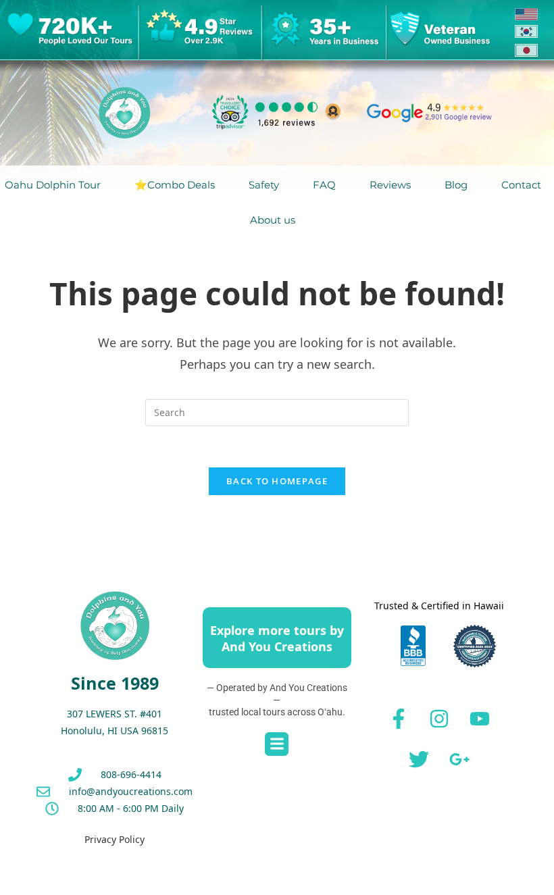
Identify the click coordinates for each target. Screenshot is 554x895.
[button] (276, 744)
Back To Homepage (277, 481)
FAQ (324, 184)
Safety (264, 184)
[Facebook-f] (398, 718)
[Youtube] (479, 718)
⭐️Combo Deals (174, 184)
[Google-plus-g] (459, 759)
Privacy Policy (114, 839)
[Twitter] (419, 759)
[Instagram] (439, 718)
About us (272, 219)
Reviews (390, 184)
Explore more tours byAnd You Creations (277, 638)
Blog (456, 184)
